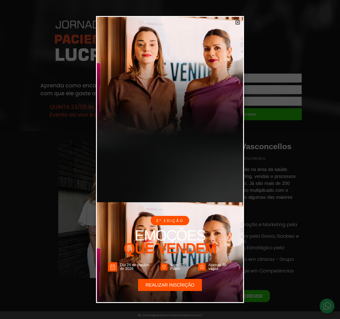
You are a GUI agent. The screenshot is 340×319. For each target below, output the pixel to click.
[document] (170, 159)
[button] (237, 22)
